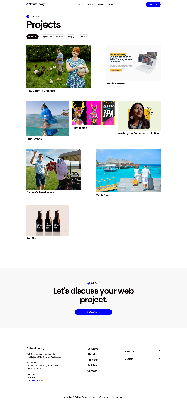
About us (101, 4)
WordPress (83, 37)
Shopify (71, 37)
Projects (80, 4)
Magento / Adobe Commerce (52, 37)
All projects (32, 37)
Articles (110, 4)
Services (90, 4)
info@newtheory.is (34, 380)
